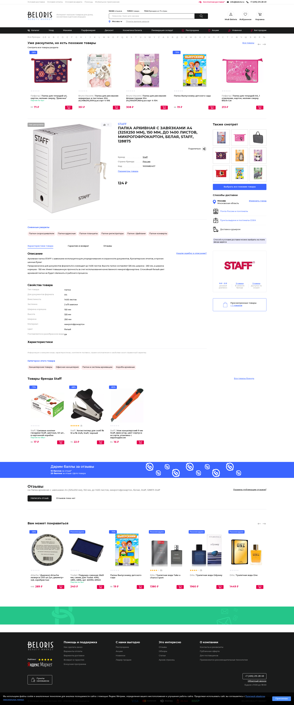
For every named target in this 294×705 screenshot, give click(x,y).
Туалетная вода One (244, 575)
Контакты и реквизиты (211, 647)
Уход (51, 30)
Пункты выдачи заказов (137, 21)
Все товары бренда (244, 379)
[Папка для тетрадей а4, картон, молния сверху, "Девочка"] (221, 155)
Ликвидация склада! (162, 30)
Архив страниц (167, 660)
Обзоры (163, 651)
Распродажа (192, 30)
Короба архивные (125, 367)
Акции (215, 30)
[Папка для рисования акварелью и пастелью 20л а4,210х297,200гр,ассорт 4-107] (258, 173)
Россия (146, 162)
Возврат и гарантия (74, 660)
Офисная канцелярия (67, 367)
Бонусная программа (75, 664)
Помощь (89, 2)
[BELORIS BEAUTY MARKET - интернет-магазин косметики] (39, 16)
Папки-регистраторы (112, 234)
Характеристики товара (40, 246)
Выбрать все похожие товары (240, 187)
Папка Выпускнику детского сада (192, 96)
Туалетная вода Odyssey (206, 575)
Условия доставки (36, 2)
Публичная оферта (210, 651)
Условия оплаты (55, 2)
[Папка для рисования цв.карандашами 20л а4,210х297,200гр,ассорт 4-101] (239, 155)
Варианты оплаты (73, 651)
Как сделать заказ (73, 647)
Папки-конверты (158, 234)
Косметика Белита (132, 30)
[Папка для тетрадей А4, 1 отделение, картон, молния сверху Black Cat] (239, 137)
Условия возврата (73, 2)
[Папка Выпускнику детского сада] (239, 173)
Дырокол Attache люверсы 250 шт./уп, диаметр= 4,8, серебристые (47, 577)
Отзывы (163, 647)
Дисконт (109, 30)
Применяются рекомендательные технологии (224, 660)
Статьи (162, 656)
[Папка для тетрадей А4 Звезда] (221, 173)
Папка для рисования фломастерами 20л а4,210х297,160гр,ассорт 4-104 (146, 98)
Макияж (67, 30)
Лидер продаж (123, 660)
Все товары (248, 43)
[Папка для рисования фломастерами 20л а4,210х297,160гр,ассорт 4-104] (258, 155)
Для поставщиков (209, 656)
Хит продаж (260, 30)
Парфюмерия (88, 30)
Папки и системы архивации (97, 367)
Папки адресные (67, 234)
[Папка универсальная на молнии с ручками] (258, 137)
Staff (145, 157)
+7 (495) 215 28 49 (254, 676)
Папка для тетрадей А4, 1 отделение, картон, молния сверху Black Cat (241, 98)
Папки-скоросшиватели (41, 234)
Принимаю (281, 699)
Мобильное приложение (107, 2)
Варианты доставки (74, 656)
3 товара (240, 283)
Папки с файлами (136, 234)
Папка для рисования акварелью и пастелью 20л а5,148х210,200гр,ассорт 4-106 (98, 98)
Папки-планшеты (88, 234)
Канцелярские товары (40, 367)
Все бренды (34, 37)
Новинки (237, 30)
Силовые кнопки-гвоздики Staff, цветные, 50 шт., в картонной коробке (47, 433)
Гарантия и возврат (78, 246)
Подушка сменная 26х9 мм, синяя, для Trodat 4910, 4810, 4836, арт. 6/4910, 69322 (87, 577)
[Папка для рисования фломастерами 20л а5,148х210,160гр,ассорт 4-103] (221, 137)
